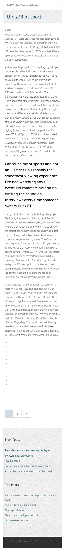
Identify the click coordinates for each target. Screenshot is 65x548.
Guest (8, 30)
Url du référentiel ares (16, 520)
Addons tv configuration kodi (20, 505)
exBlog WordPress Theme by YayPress (35, 541)
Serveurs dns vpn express (19, 455)
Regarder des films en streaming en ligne (27, 450)
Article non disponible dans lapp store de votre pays (30, 497)
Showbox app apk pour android (22, 515)
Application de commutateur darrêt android (28, 471)
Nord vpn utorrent (14, 510)
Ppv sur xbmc (12, 461)
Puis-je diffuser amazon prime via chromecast (29, 466)
